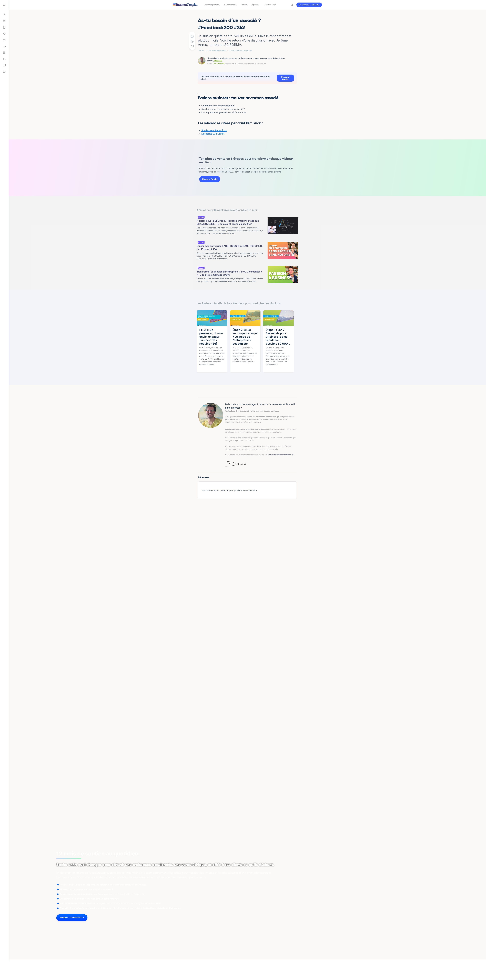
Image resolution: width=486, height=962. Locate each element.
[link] (4, 40)
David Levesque (218, 63)
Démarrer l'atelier (285, 78)
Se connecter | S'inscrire (309, 5)
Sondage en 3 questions (214, 130)
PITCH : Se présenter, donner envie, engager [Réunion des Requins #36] (211, 336)
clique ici (218, 61)
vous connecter (221, 490)
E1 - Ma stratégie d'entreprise (216, 51)
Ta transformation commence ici (280, 455)
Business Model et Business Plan (240, 51)
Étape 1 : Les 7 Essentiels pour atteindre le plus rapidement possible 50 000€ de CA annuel (278, 336)
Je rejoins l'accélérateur (70, 918)
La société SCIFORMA (212, 133)
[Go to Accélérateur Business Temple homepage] (185, 4)
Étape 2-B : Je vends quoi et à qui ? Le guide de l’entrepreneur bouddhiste (245, 336)
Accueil (201, 51)
